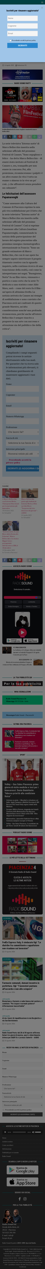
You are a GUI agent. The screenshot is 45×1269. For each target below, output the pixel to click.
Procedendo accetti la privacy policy (24, 40)
